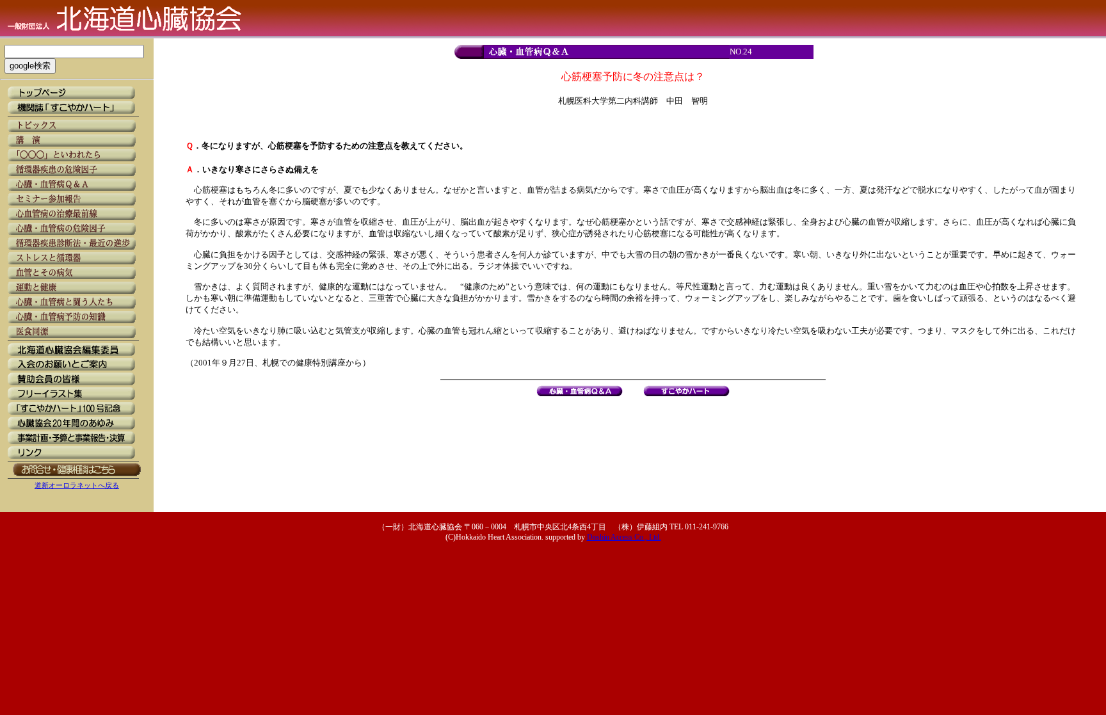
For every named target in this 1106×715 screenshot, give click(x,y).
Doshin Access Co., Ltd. (624, 537)
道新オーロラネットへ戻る (77, 485)
